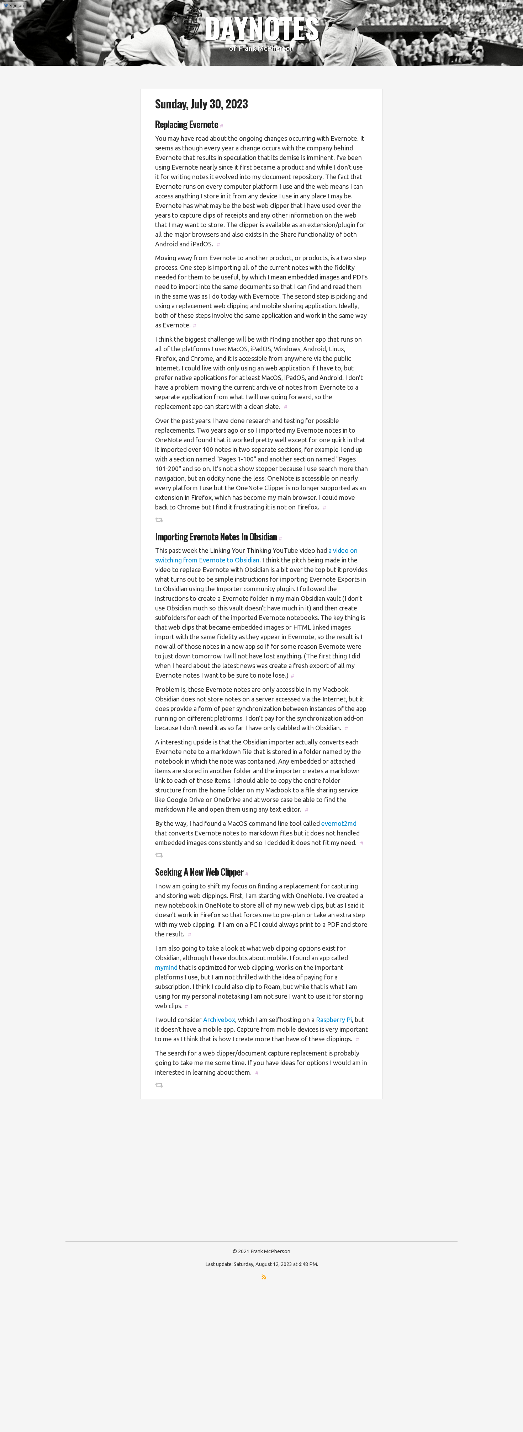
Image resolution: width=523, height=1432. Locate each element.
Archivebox (219, 1019)
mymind (166, 967)
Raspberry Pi (334, 1019)
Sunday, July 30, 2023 (201, 103)
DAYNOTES (261, 27)
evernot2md (338, 823)
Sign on (16, 5)
